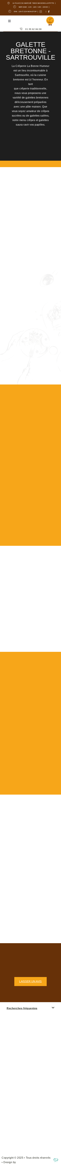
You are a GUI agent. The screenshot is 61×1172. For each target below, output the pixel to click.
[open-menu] (9, 21)
